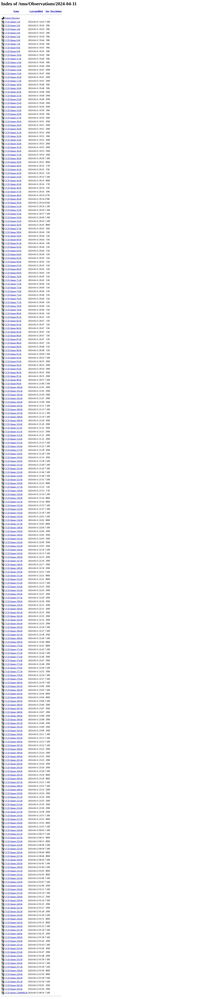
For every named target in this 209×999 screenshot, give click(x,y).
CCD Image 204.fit (13, 771)
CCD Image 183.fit (13, 693)
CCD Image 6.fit (12, 40)
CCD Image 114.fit (13, 439)
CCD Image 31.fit (13, 132)
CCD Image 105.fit (13, 406)
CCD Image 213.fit (13, 804)
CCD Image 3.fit (12, 29)
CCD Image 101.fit (13, 391)
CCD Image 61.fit (13, 243)
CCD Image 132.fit (13, 505)
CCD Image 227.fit (13, 856)
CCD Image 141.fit (13, 538)
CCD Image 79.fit (13, 310)
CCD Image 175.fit (13, 664)
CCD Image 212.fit (13, 801)
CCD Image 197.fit (13, 745)
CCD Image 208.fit (13, 786)
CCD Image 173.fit (13, 657)
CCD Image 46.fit (13, 188)
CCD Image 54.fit (13, 217)
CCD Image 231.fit (13, 871)
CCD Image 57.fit (13, 228)
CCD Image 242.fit (13, 911)
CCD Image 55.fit (13, 221)
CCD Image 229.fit (13, 863)
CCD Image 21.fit (13, 95)
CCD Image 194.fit (13, 734)
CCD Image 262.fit (13, 985)
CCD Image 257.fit (13, 967)
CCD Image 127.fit (13, 487)
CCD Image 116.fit (13, 446)
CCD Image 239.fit (13, 900)
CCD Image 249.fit (13, 937)
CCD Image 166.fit (13, 631)
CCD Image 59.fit (13, 236)
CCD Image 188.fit (13, 712)
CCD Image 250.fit (13, 941)
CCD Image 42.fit (13, 173)
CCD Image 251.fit (13, 944)
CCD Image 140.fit (13, 535)
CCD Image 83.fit (13, 324)
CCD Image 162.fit (13, 616)
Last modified (36, 11)
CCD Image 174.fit (13, 660)
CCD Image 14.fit (13, 70)
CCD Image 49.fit (13, 199)
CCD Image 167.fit (13, 634)
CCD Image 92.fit (13, 358)
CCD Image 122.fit (13, 468)
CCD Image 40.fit (13, 166)
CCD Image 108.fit (13, 417)
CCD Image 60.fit (13, 239)
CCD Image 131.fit (13, 501)
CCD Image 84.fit (13, 328)
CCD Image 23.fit (13, 103)
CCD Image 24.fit (13, 106)
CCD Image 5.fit (12, 36)
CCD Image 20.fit (13, 92)
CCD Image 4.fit (12, 33)
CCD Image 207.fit (13, 782)
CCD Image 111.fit (13, 428)
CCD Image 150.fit (13, 572)
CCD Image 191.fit (13, 723)
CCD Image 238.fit (13, 896)
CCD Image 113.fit (13, 435)
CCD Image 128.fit (13, 490)
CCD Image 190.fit (13, 719)
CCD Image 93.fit (13, 361)
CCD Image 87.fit (13, 339)
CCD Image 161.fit (13, 612)
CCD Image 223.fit (13, 841)
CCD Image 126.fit (13, 483)
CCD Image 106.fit (13, 409)
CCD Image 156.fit (13, 594)
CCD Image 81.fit (13, 317)
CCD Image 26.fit (13, 114)
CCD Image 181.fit (13, 686)
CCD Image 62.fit (13, 247)
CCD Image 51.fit (13, 206)
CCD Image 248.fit (13, 933)
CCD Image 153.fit (13, 583)
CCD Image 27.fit (13, 118)
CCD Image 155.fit (13, 590)
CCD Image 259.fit (13, 974)
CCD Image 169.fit (13, 642)
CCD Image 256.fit (13, 963)
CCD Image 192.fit (13, 727)
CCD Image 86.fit (13, 335)
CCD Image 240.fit (13, 904)
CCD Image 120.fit (13, 461)
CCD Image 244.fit (13, 919)
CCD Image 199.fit (13, 753)
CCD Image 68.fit (13, 269)
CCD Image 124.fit (13, 476)
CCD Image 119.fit (13, 457)
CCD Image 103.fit (13, 398)
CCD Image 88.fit (13, 343)
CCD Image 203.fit (13, 767)
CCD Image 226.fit (13, 852)
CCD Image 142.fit (13, 542)
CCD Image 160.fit (13, 609)
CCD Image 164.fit (13, 623)
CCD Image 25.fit (13, 110)
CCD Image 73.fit (13, 287)
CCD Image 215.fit (13, 812)
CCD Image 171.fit (13, 649)
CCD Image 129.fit (13, 494)
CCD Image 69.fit (13, 273)
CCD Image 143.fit (13, 546)
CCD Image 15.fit (13, 73)
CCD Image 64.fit (13, 254)
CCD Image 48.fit (13, 195)
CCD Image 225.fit (13, 849)
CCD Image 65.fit (13, 258)
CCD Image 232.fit (13, 874)
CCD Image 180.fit (13, 682)
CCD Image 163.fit (13, 620)
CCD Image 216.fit (13, 815)
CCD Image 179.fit (13, 679)
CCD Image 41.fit (13, 169)
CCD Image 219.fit (13, 826)
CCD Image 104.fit (13, 402)
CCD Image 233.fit (13, 878)
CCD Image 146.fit (13, 557)
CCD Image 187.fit (13, 708)
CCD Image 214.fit (13, 808)
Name (16, 11)
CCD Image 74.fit (13, 291)
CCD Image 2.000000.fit (16, 992)
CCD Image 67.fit (13, 265)
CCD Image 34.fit (13, 143)
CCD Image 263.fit (13, 989)
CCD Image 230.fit (13, 867)
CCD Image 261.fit (13, 981)
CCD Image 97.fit (13, 376)
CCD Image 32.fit (13, 136)
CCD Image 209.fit (13, 789)
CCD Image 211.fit (13, 797)
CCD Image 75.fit (13, 295)
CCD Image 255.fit (13, 959)
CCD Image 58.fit (13, 232)
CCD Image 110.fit (13, 424)
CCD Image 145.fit (13, 553)
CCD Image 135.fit (13, 516)
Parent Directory (12, 18)
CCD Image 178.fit (13, 675)
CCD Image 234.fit (13, 882)
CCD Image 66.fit (13, 262)
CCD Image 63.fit (13, 250)
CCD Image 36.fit (13, 151)
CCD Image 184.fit (13, 697)
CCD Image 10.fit (13, 55)
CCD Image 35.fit (13, 147)
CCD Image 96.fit (13, 372)
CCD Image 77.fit (13, 302)
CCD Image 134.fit (13, 513)
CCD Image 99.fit (13, 383)
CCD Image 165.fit (13, 627)
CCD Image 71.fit (13, 280)
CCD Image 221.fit (13, 834)
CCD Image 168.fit (13, 638)
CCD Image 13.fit (13, 66)
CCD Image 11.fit (13, 59)
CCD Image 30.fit (13, 129)
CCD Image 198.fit (13, 749)
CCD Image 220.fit (13, 830)
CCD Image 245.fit (13, 922)
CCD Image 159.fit (13, 605)
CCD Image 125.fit (13, 479)
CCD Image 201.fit (13, 760)
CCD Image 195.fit (13, 738)
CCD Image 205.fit (13, 775)
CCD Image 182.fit (13, 690)
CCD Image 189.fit (13, 716)
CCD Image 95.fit (13, 369)
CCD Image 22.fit (13, 99)
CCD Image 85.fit (13, 332)
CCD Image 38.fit (13, 158)
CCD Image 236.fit (13, 889)
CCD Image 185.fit (13, 701)
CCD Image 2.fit (12, 25)
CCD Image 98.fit (13, 380)
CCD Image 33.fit (13, 140)
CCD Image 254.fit (13, 956)
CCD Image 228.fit (13, 860)
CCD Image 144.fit (13, 549)
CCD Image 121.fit (13, 465)
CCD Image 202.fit (13, 764)
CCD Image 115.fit (13, 442)
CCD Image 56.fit (13, 225)
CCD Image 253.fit (13, 952)
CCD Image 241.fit (13, 908)
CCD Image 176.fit (13, 668)
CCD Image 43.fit (13, 177)
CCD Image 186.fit (13, 705)
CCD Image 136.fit (13, 520)
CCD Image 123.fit (13, 472)
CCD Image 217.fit (13, 819)
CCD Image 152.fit (13, 579)
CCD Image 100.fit (13, 387)
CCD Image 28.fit (13, 121)
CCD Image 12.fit (13, 62)
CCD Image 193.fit (13, 730)
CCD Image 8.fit (12, 47)
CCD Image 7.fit (12, 44)
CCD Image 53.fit (13, 214)
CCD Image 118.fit (13, 454)
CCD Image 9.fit (12, 51)
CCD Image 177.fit (13, 671)
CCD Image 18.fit (13, 84)
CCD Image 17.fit (13, 81)
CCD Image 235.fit (13, 885)
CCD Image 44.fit (13, 180)
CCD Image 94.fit (13, 365)
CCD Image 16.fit (13, 77)
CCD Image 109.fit (13, 420)
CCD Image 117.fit (13, 450)
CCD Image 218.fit (13, 823)
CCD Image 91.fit (13, 354)
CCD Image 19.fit (13, 88)
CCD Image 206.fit (13, 778)
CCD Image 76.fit (13, 298)
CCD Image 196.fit (13, 741)
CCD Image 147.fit (13, 561)
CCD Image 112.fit (13, 431)
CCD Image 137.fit (13, 524)
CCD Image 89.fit (13, 346)
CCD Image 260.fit (13, 978)
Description (56, 11)
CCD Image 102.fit (13, 394)
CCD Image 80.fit (13, 313)
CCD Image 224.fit (13, 845)
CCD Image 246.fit (13, 926)
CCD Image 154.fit (13, 586)
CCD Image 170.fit (13, 645)
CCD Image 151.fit (13, 575)
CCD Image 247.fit (13, 930)
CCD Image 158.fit (13, 601)
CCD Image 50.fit (13, 202)
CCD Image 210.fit (13, 793)
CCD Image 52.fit (13, 210)
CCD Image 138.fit (13, 527)
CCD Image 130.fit (13, 498)
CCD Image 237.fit (13, 893)
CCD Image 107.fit (13, 413)
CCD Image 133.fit (13, 509)
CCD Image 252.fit (13, 948)
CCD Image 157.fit (13, 597)
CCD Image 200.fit (13, 756)
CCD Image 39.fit (13, 162)
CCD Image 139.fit (13, 531)
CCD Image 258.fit (13, 970)
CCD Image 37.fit (13, 154)
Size (47, 11)
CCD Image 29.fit (13, 125)
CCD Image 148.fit (13, 564)
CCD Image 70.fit (13, 276)
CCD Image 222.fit (13, 837)
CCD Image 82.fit (13, 321)
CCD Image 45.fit (13, 184)
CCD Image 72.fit (13, 284)
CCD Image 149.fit (13, 568)
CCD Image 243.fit (13, 915)
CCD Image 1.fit (12, 22)
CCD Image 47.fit (13, 191)
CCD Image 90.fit (13, 350)
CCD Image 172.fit (13, 653)
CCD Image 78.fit (13, 306)
